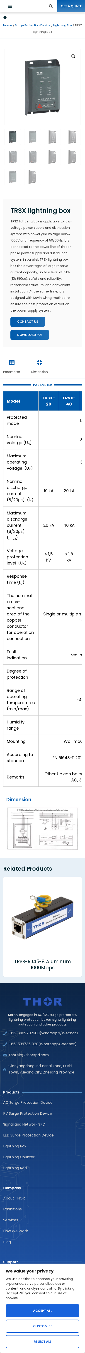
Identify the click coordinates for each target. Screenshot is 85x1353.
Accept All (42, 1310)
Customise (42, 1326)
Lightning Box (62, 25)
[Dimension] (39, 362)
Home (7, 25)
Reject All (42, 1341)
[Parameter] (12, 362)
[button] (10, 6)
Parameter (11, 372)
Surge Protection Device (33, 25)
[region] (42, 1308)
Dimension (39, 372)
